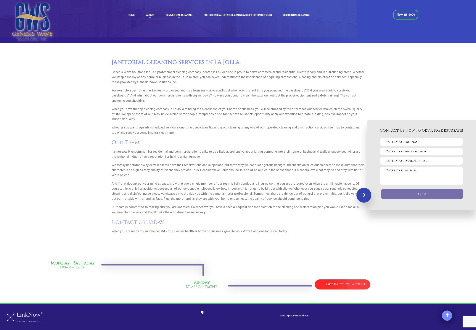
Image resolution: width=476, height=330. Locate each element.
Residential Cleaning (296, 15)
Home (131, 15)
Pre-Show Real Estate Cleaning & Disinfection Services (238, 15)
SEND (422, 194)
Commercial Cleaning (178, 15)
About (150, 15)
